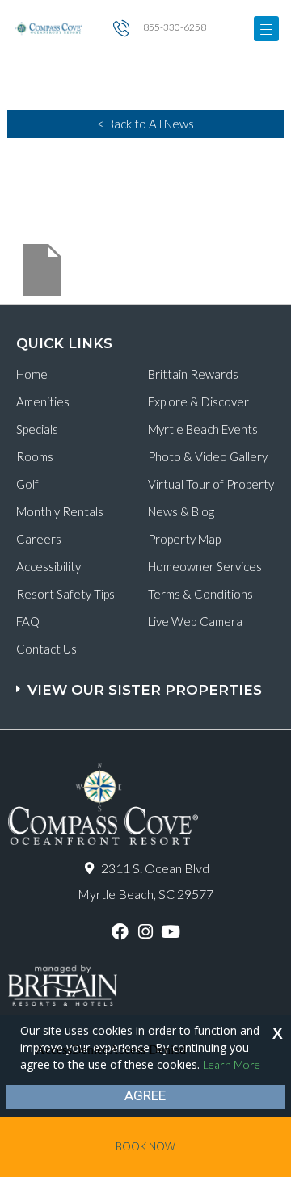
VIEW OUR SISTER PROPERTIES (144, 690)
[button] (147, 682)
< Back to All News (145, 123)
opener (266, 28)
